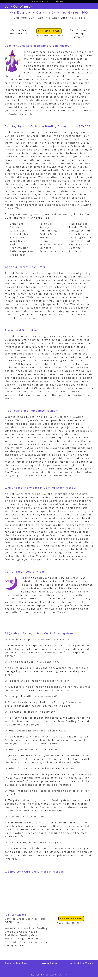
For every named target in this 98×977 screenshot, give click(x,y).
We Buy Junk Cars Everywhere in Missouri (34, 871)
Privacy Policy (49, 963)
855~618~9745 (49, 31)
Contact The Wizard (82, 963)
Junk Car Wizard (15, 914)
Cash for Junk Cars (16, 963)
